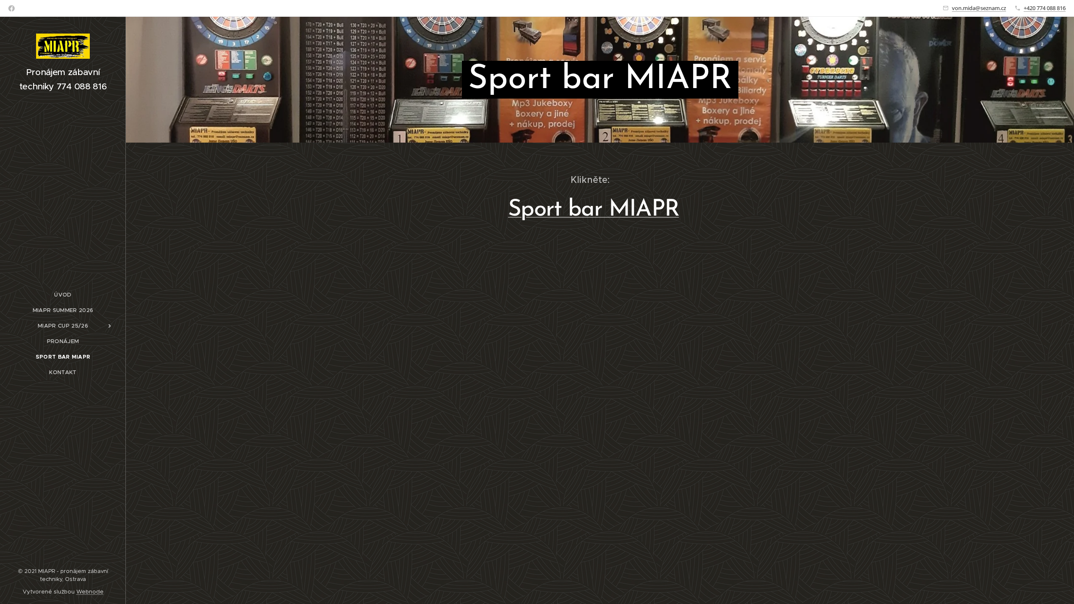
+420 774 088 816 (1045, 8)
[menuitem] (63, 294)
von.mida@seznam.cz (979, 8)
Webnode (90, 591)
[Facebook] (11, 8)
